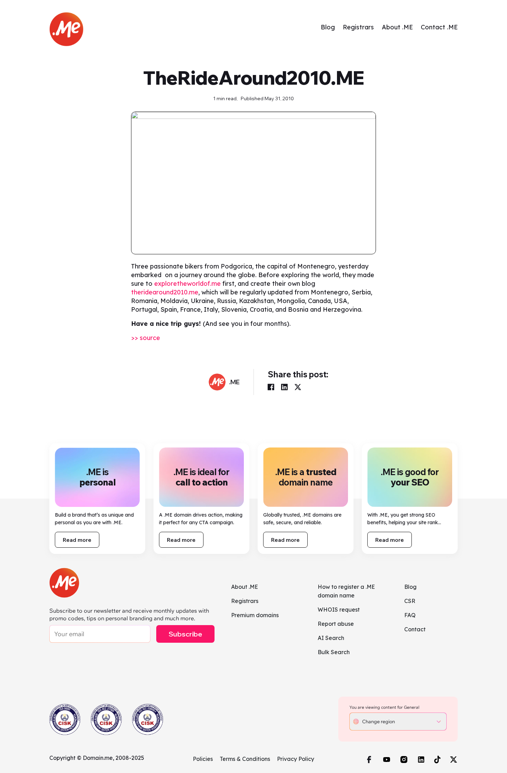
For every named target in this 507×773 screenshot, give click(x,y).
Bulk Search (334, 652)
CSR (409, 600)
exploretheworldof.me (186, 283)
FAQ (410, 615)
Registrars (358, 27)
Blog (328, 27)
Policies (203, 759)
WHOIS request (339, 609)
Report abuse (336, 623)
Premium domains (255, 615)
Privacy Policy (295, 759)
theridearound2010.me (164, 292)
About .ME (397, 27)
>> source (145, 338)
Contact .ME (439, 27)
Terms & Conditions (245, 759)
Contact (415, 629)
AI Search (331, 637)
